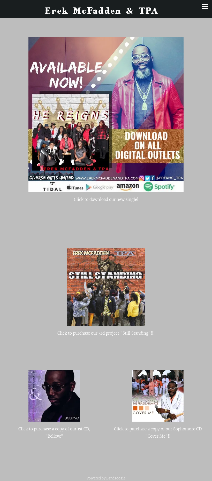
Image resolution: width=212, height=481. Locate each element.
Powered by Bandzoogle (106, 478)
